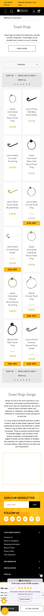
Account (33, 11)
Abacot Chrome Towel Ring (31, 296)
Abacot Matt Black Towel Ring (12, 342)
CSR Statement (9, 554)
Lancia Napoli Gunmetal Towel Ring (12, 158)
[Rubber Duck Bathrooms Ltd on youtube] (19, 518)
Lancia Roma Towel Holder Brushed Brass (12, 204)
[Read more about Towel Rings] (22, 48)
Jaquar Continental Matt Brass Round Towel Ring (31, 252)
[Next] (29, 84)
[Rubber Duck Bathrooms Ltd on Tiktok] (25, 518)
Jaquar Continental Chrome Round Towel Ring (12, 115)
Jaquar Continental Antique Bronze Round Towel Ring (12, 299)
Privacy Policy (9, 551)
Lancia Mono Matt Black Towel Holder (31, 112)
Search (11, 11)
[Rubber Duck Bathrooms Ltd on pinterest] (31, 518)
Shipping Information (12, 544)
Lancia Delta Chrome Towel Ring (31, 204)
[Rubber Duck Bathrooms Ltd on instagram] (38, 518)
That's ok (9, 608)
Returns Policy (9, 547)
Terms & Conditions (11, 541)
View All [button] (22, 80)
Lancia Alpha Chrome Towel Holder (12, 249)
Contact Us (8, 537)
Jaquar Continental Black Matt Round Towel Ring (31, 161)
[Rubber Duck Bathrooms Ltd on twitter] (12, 518)
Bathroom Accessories (12, 18)
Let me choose (32, 608)
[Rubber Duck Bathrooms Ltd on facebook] (6, 518)
